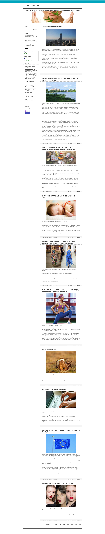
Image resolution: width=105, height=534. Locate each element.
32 (49, 526)
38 (57, 526)
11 (55, 524)
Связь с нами (37, 1)
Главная (26, 1)
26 (75, 524)
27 (76, 524)
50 (73, 526)
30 (80, 524)
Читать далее (78, 74)
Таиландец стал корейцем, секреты (55, 389)
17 (63, 524)
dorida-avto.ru (32, 6)
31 (48, 526)
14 (59, 524)
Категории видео (26, 59)
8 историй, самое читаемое (52, 27)
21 (68, 524)
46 (68, 526)
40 (60, 526)
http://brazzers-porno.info (27, 52)
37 (56, 526)
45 (66, 526)
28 (78, 524)
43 (64, 526)
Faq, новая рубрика (49, 349)
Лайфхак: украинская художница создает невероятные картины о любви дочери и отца (59, 148)
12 (56, 524)
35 (53, 526)
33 (50, 526)
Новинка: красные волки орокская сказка (57, 483)
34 (52, 526)
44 (65, 526)
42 (62, 526)
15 (60, 524)
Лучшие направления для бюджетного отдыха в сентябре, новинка (31, 70)
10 (54, 524)
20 (67, 524)
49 (72, 526)
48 (70, 526)
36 (54, 526)
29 (79, 524)
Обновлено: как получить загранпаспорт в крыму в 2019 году (30, 98)
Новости (31, 1)
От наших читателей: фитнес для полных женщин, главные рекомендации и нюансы (60, 290)
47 (69, 526)
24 (72, 524)
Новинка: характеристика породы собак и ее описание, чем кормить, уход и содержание (58, 242)
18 (64, 524)
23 (71, 524)
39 (58, 526)
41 (61, 526)
